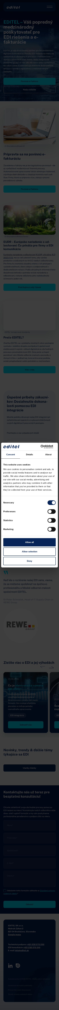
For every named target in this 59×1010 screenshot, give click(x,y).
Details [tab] (29, 454)
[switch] (52, 511)
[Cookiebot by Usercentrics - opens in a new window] (43, 447)
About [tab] (48, 454)
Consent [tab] (10, 454)
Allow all (29, 542)
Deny (29, 561)
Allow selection (29, 551)
